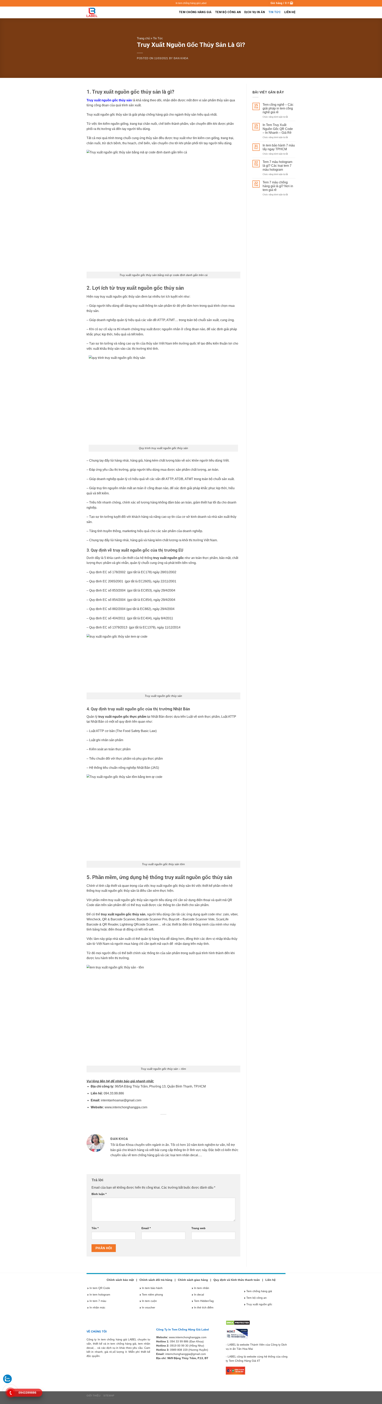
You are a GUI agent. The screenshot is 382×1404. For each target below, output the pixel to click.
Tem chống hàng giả (259, 1291)
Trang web (198, 1228)
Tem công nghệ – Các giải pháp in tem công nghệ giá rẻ (278, 108)
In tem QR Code (100, 1288)
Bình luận (99, 1194)
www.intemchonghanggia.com (126, 1107)
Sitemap (108, 1395)
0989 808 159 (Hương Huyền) (189, 1349)
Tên (95, 1228)
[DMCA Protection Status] (238, 1322)
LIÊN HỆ (289, 12)
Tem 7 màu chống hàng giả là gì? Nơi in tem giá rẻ (278, 186)
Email (146, 1228)
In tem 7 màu (98, 1300)
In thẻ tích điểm (203, 1307)
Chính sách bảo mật (120, 1279)
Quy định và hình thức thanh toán (236, 1279)
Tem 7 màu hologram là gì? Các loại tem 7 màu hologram (277, 165)
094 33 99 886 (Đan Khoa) (187, 1341)
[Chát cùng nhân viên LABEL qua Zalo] (7, 1378)
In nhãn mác (97, 1307)
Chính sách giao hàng (193, 1279)
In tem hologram (100, 1294)
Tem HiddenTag (204, 1300)
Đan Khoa (181, 58)
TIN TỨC (274, 12)
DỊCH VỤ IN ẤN (254, 12)
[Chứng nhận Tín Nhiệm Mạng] (237, 1333)
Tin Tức (158, 38)
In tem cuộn (149, 1300)
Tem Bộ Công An (228, 12)
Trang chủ (143, 38)
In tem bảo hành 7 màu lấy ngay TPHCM (279, 147)
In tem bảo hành (152, 1288)
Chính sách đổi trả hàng (155, 1279)
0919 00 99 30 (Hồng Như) (187, 1345)
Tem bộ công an (256, 1297)
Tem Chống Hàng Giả (195, 12)
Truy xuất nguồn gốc (259, 1304)
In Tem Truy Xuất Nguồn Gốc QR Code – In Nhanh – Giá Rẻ (278, 128)
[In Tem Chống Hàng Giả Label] (92, 12)
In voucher (148, 1307)
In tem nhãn (201, 1288)
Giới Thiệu (93, 1395)
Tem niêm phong (152, 1294)
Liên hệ (270, 1279)
